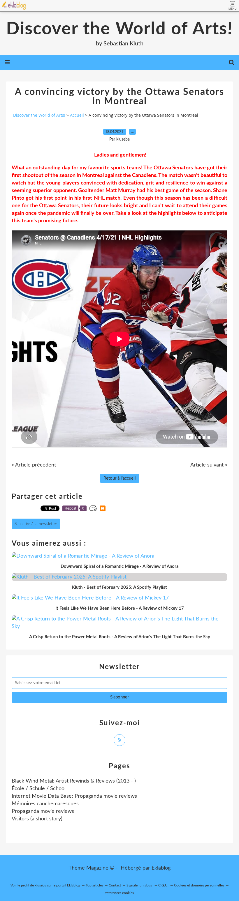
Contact (115, 885)
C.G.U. (163, 885)
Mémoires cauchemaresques (45, 803)
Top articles (94, 885)
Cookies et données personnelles (199, 885)
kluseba (40, 885)
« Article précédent (34, 465)
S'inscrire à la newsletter (36, 524)
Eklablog (161, 868)
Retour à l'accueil (119, 478)
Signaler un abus (139, 885)
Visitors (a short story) (37, 819)
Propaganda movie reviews (43, 811)
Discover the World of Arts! (119, 29)
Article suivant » (208, 465)
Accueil (77, 115)
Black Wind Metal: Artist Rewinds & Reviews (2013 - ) (74, 781)
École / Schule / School (39, 788)
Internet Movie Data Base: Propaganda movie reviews (74, 796)
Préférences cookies (118, 893)
